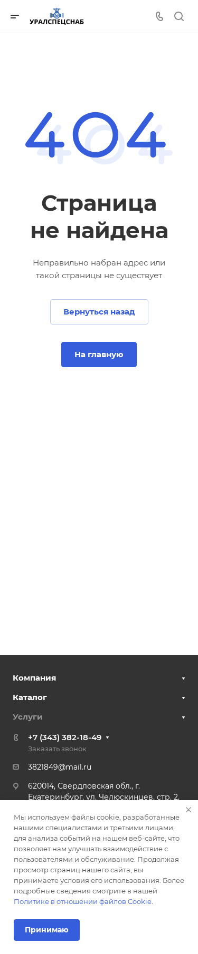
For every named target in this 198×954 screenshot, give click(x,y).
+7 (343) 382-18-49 (64, 737)
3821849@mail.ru (59, 767)
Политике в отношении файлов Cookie (83, 901)
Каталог (30, 697)
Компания (34, 678)
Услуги (28, 717)
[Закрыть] (188, 809)
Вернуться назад (99, 312)
